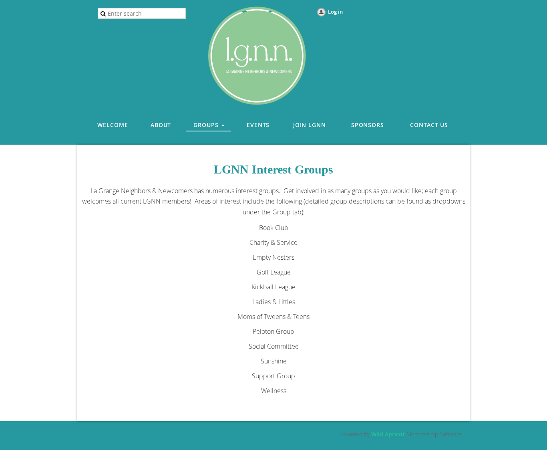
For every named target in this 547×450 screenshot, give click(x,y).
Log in (335, 11)
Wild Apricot (388, 434)
